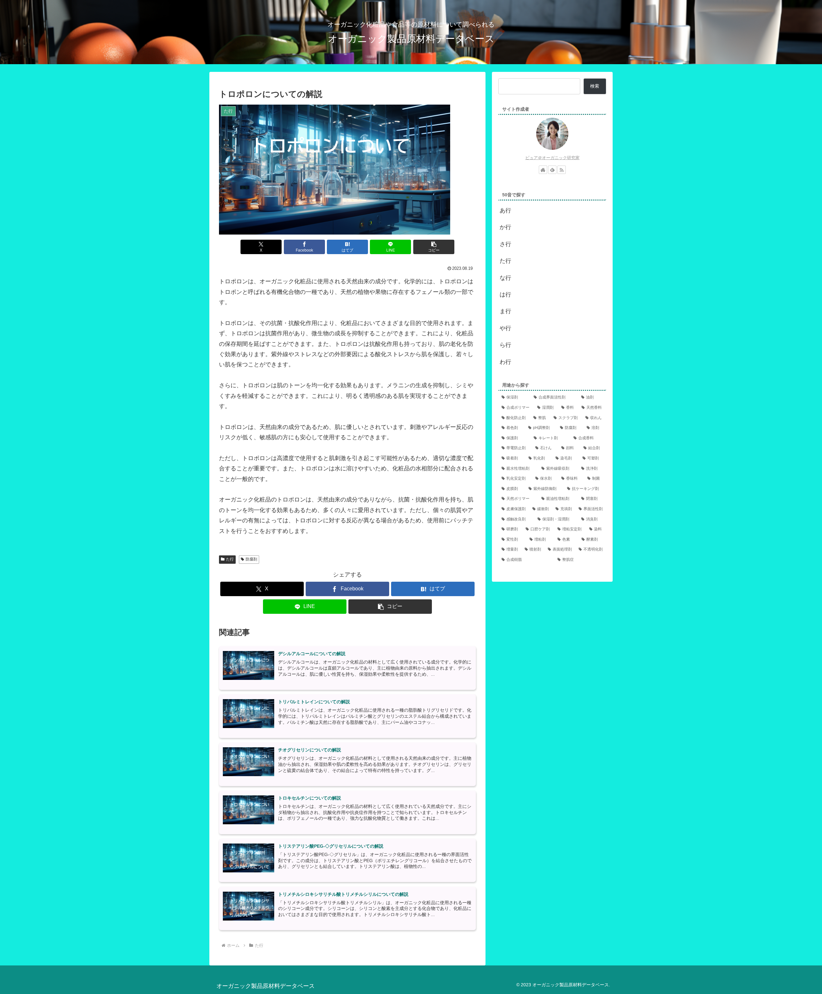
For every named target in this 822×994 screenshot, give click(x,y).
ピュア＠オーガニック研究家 (552, 157)
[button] (433, 247)
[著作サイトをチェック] (543, 170)
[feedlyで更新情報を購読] (552, 170)
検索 (594, 86)
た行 (230, 559)
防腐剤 (251, 559)
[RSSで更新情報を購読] (561, 170)
